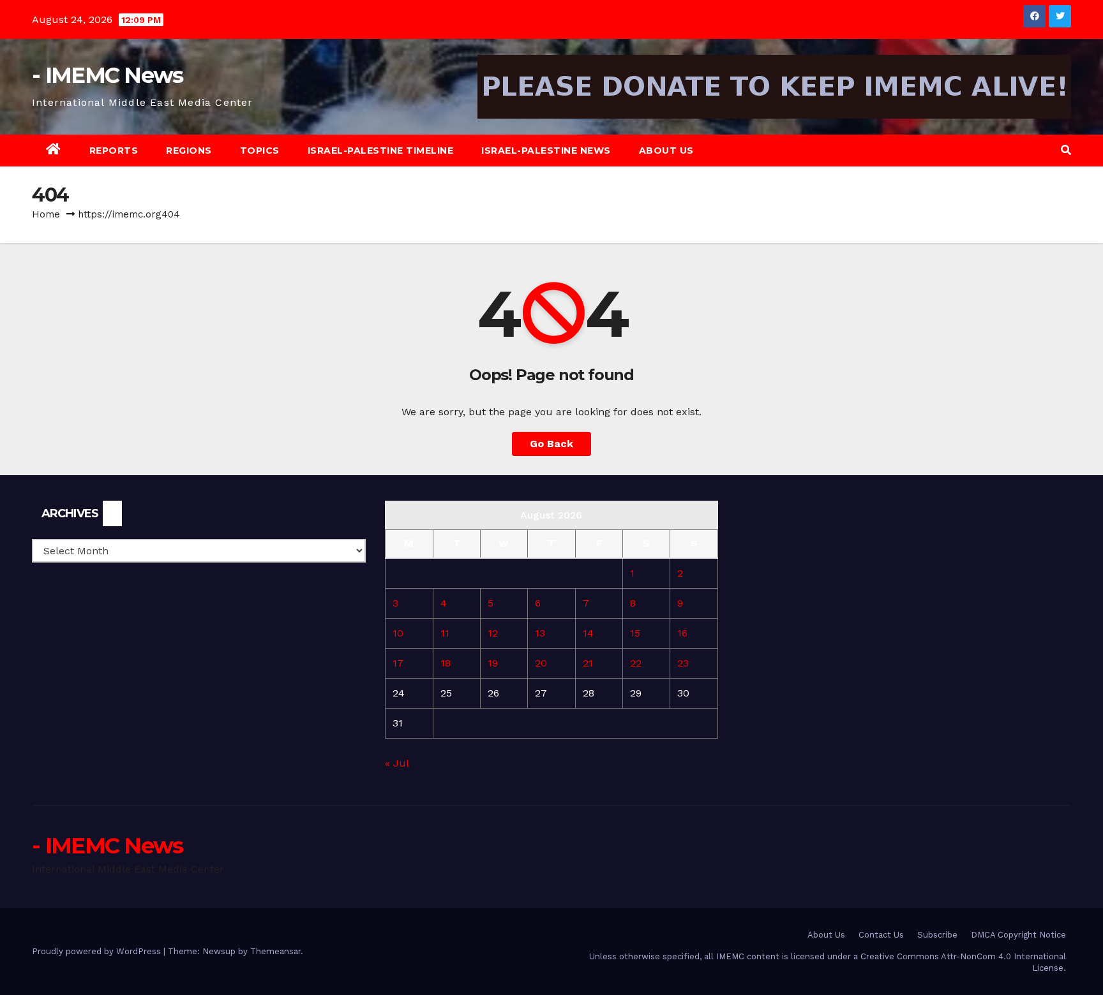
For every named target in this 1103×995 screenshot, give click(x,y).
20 (541, 663)
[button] (1066, 150)
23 (683, 663)
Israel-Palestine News (546, 150)
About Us (666, 150)
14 (588, 633)
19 (493, 663)
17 (398, 663)
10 (398, 633)
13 (540, 633)
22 (636, 663)
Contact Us (881, 935)
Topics (260, 150)
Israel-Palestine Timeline (381, 150)
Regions (189, 150)
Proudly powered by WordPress (97, 951)
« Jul (397, 763)
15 (635, 633)
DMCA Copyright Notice (1018, 935)
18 (445, 663)
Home (46, 214)
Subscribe (937, 935)
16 (682, 633)
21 (588, 663)
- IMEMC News (107, 75)
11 (444, 633)
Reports (114, 150)
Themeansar (275, 951)
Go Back (551, 444)
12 (493, 633)
